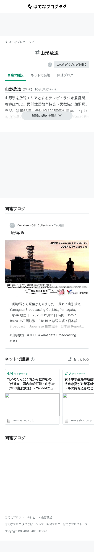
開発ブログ (53, 524)
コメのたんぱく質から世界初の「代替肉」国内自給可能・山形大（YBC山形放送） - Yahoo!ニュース (32, 384)
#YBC (31, 335)
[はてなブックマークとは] (32, 359)
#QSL (14, 341)
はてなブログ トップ (21, 41)
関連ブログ (65, 75)
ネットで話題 (40, 75)
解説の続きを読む (44, 115)
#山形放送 (17, 335)
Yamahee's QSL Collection (34, 225)
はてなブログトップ (75, 524)
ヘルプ (40, 524)
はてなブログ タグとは (19, 524)
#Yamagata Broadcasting (57, 335)
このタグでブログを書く (72, 64)
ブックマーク (17, 373)
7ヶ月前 (59, 225)
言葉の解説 (16, 75)
